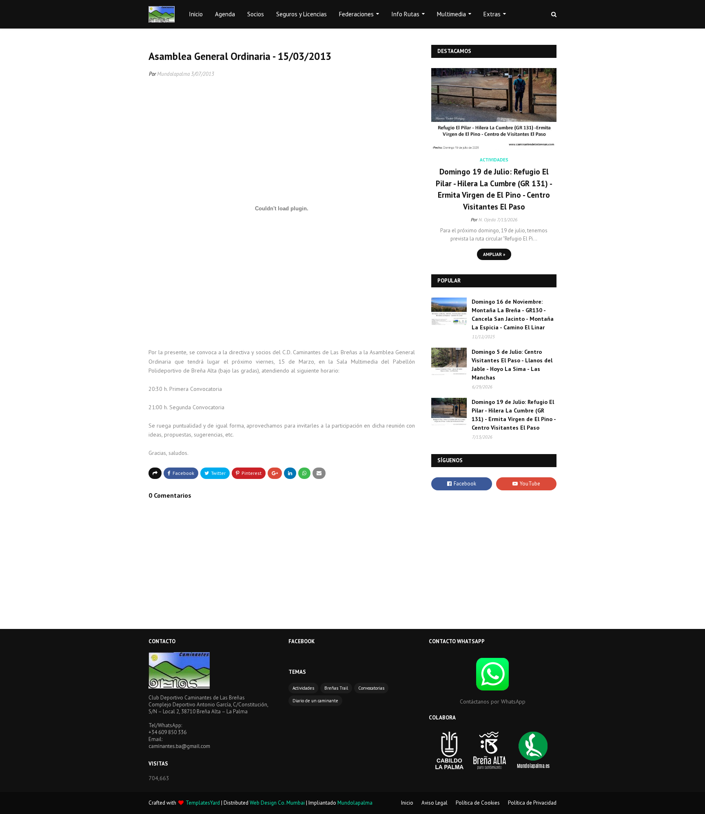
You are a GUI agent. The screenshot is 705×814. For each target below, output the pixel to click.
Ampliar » (494, 254)
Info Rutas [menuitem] (405, 14)
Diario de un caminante (315, 701)
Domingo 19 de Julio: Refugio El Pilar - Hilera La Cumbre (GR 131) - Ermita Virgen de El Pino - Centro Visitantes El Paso (494, 189)
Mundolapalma (173, 74)
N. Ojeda (487, 219)
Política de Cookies (478, 802)
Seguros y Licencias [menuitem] (301, 14)
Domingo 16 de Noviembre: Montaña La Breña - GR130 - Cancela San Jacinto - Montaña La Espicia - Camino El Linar (513, 314)
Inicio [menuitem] (196, 14)
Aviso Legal (434, 802)
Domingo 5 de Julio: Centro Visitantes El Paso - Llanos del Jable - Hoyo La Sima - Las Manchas (512, 364)
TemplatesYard (203, 802)
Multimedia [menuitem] (451, 14)
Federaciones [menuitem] (356, 14)
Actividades (303, 688)
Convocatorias (371, 688)
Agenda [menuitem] (225, 14)
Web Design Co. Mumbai (277, 802)
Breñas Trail (336, 688)
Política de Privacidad (532, 802)
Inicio (407, 802)
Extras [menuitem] (492, 14)
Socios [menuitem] (255, 14)
